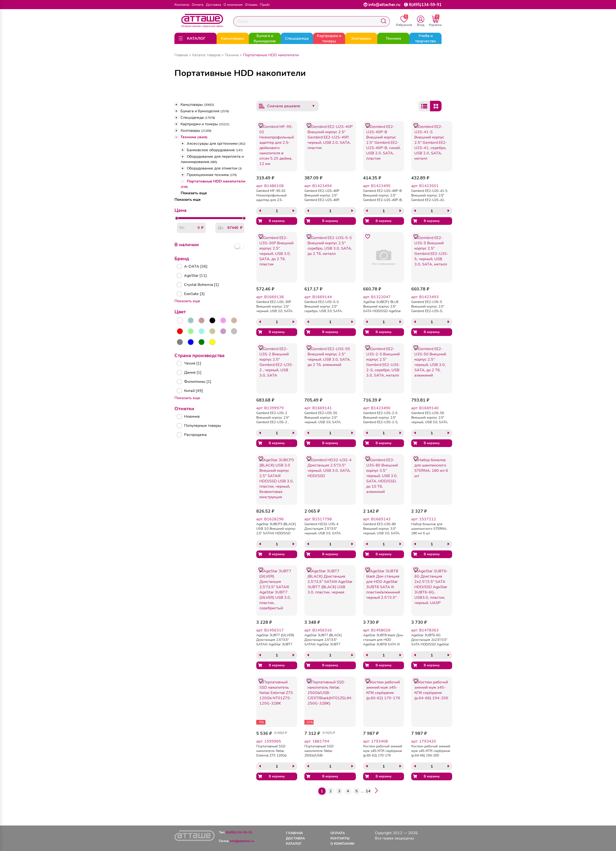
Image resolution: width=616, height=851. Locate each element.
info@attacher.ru (384, 4)
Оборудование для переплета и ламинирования (212, 159)
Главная (181, 55)
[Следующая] (376, 791)
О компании (233, 4)
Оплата (198, 4)
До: (221, 227)
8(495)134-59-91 (425, 4)
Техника (193, 137)
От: (182, 227)
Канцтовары (197, 104)
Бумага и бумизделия (204, 111)
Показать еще (194, 193)
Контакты (181, 4)
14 (368, 791)
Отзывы (251, 4)
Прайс (265, 4)
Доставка (213, 4)
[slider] (177, 218)
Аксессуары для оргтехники (216, 143)
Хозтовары (196, 130)
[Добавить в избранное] (261, 125)
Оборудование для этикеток (214, 168)
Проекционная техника (212, 174)
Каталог (294, 843)
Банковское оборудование (215, 150)
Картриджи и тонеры (204, 124)
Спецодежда (197, 117)
